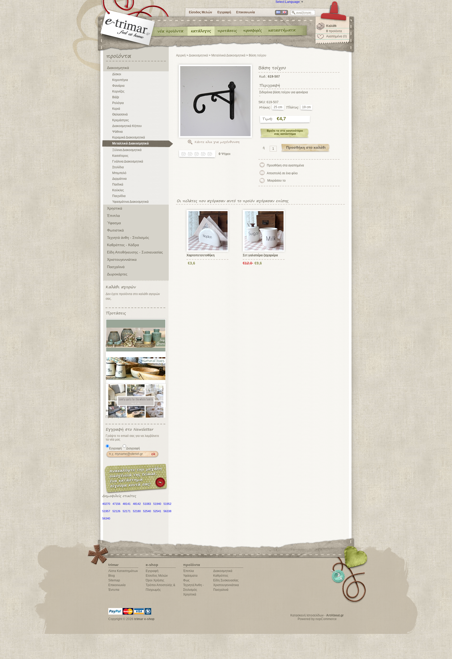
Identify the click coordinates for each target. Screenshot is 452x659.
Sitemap (114, 580)
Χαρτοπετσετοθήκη (200, 255)
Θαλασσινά (120, 114)
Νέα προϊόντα (170, 31)
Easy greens (115, 346)
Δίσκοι (116, 74)
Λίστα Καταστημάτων (123, 571)
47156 (116, 503)
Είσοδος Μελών (200, 12)
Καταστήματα (281, 31)
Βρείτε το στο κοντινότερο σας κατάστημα (285, 132)
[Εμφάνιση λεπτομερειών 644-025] (264, 230)
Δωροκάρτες (117, 274)
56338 (167, 511)
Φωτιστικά (115, 230)
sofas (110, 410)
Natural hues (115, 378)
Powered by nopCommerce (317, 619)
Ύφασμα (114, 223)
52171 (127, 511)
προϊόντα (334, 31)
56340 (106, 518)
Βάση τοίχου (257, 55)
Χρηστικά (114, 208)
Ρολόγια (118, 103)
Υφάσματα (190, 575)
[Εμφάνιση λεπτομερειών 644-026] (208, 230)
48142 (137, 503)
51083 (147, 503)
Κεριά (116, 109)
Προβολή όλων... (117, 417)
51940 (157, 503)
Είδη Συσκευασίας (226, 580)
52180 (137, 511)
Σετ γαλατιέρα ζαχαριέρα (260, 255)
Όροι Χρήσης (155, 580)
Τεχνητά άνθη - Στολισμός (128, 237)
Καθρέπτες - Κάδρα (123, 245)
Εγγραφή (224, 12)
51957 (106, 511)
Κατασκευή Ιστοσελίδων (307, 615)
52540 (147, 511)
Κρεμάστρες (120, 120)
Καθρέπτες (220, 575)
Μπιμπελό (119, 173)
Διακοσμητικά (118, 68)
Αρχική (181, 55)
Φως (186, 580)
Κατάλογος (201, 31)
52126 (116, 511)
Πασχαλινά (116, 267)
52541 (157, 511)
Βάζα (115, 97)
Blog (111, 575)
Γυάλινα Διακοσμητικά (127, 161)
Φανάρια (118, 86)
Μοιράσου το (276, 180)
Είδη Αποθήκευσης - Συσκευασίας (135, 252)
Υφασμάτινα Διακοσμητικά (130, 202)
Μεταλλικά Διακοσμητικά (130, 143)
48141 (127, 503)
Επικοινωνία (245, 12)
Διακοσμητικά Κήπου (127, 126)
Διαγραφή (133, 448)
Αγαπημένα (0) (336, 36)
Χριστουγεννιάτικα (122, 259)
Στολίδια (118, 167)
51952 (167, 503)
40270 (106, 503)
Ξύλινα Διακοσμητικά (127, 150)
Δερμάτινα (119, 179)
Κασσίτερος (120, 156)
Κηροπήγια (120, 80)
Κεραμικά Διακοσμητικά (128, 137)
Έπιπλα (113, 215)
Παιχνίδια (119, 196)
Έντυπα (252, 31)
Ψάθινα (117, 132)
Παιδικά (117, 184)
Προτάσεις (228, 31)
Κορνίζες (118, 91)
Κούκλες (118, 190)
